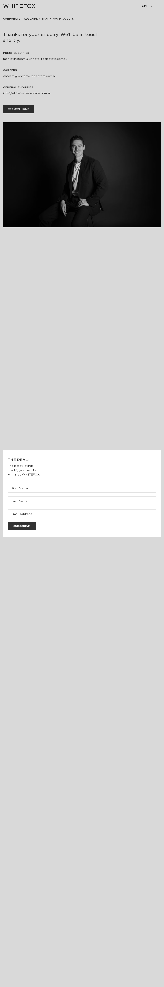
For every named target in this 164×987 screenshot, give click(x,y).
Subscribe (21, 525)
